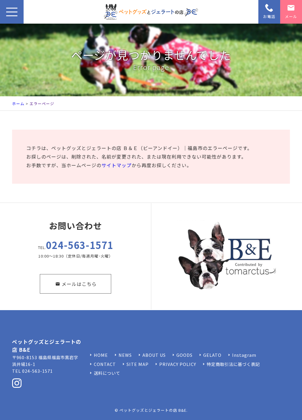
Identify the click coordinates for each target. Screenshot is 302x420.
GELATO (212, 355)
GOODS (184, 355)
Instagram (244, 355)
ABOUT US (154, 355)
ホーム (18, 103)
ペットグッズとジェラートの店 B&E (152, 410)
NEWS (125, 355)
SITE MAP (138, 364)
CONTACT (105, 364)
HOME (101, 355)
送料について (107, 373)
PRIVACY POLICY (177, 364)
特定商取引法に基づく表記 (233, 364)
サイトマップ (116, 165)
